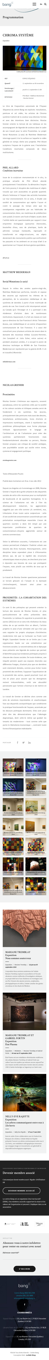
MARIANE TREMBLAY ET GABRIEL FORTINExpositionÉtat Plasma (19, 1040)
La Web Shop (31, 1355)
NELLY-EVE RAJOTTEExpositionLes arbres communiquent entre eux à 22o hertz (24, 1121)
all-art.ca (6, 258)
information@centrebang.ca (24, 1298)
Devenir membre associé (21, 1191)
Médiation (18, 1051)
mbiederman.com (9, 362)
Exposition (6, 41)
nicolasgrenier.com (9, 460)
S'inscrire (24, 1269)
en (41, 4)
